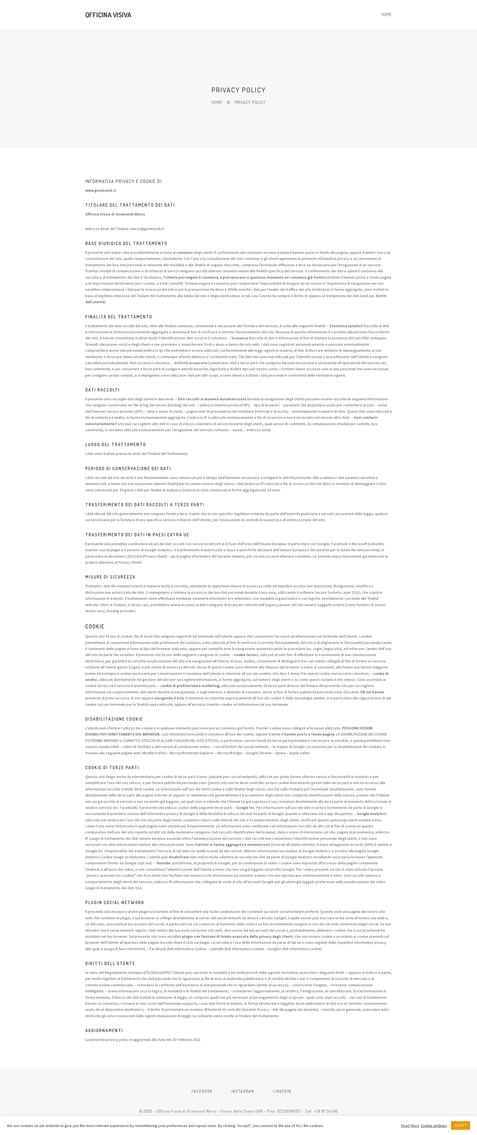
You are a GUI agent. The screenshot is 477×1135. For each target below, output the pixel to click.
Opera (280, 752)
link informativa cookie (186, 948)
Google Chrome (259, 752)
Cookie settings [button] (434, 1125)
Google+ (274, 948)
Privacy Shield (155, 556)
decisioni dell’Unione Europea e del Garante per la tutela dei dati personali (318, 549)
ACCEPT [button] (460, 1125)
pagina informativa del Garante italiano (211, 556)
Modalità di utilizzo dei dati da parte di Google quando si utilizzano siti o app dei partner (280, 813)
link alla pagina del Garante (295, 1009)
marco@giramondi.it (147, 228)
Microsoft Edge (229, 752)
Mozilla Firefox (154, 752)
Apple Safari (299, 752)
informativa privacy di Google (171, 813)
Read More (410, 1125)
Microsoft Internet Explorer (191, 752)
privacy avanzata (101, 875)
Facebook (158, 948)
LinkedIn (217, 948)
